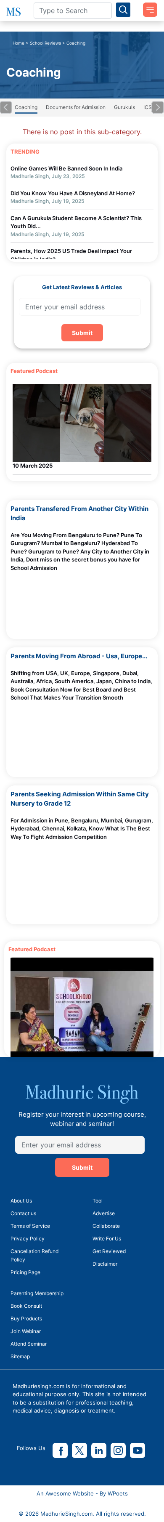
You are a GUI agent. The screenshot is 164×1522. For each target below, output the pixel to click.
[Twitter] (79, 1450)
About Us (21, 1200)
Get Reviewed (109, 1251)
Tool (98, 1200)
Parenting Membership (37, 1293)
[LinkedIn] (98, 1450)
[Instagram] (118, 1450)
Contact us (23, 1213)
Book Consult (26, 1306)
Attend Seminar (29, 1344)
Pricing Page (25, 1272)
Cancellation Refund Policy (34, 1255)
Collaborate (106, 1226)
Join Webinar (26, 1331)
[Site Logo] (13, 12)
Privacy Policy (28, 1238)
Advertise (104, 1213)
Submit (82, 332)
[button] (5, 107)
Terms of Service (30, 1226)
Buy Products (26, 1318)
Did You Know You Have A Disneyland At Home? (73, 193)
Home (18, 42)
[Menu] (147, 7)
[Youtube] (137, 1450)
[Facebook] (60, 1450)
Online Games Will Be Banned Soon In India (66, 168)
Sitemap (20, 1356)
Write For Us (107, 1238)
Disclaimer (105, 1264)
